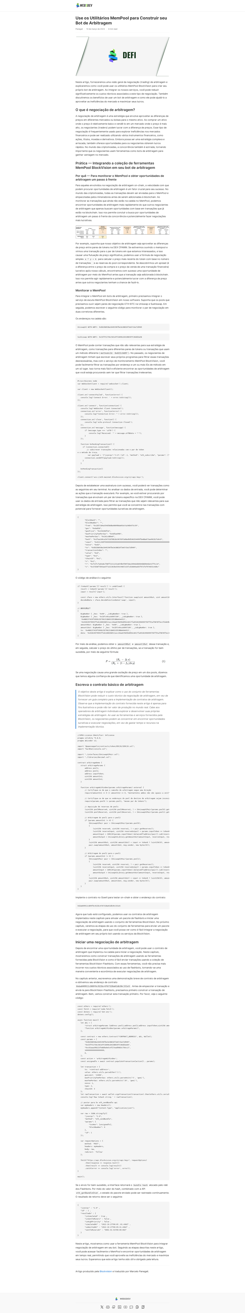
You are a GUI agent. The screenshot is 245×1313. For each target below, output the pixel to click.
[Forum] (131, 1307)
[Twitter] (102, 1307)
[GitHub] (114, 1307)
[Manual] (137, 1307)
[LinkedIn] (119, 1307)
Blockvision (106, 1271)
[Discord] (108, 1307)
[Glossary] (143, 1307)
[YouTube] (125, 1307)
